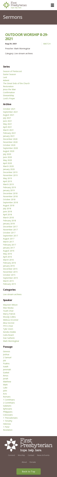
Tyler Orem (8, 329)
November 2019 (10, 175)
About (24, 462)
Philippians (7, 411)
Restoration (8, 86)
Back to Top (28, 471)
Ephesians (7, 408)
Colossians (8, 414)
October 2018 (9, 199)
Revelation (7, 430)
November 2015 (10, 272)
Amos (5, 375)
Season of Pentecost (12, 71)
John (5, 390)
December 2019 (10, 172)
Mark (5, 384)
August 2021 (8, 115)
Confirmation (9, 92)
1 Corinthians (9, 399)
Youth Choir (8, 310)
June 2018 (7, 211)
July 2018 (7, 208)
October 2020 (9, 145)
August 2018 (8, 205)
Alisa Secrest (8, 323)
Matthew (7, 381)
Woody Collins (9, 317)
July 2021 (7, 118)
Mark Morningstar (11, 341)
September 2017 (10, 235)
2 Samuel (7, 357)
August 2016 (8, 250)
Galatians (7, 405)
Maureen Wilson (10, 304)
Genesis (6, 351)
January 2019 (9, 190)
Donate (33, 462)
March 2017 (8, 241)
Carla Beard (8, 335)
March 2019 (8, 184)
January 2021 (9, 136)
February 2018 (9, 220)
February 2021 (9, 133)
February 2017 (9, 244)
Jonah (5, 378)
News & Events (43, 455)
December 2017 (10, 226)
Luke (5, 387)
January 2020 (9, 169)
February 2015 (9, 284)
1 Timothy (7, 421)
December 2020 (10, 139)
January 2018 (9, 223)
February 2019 (9, 187)
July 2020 (7, 154)
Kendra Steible (9, 332)
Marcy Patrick (9, 314)
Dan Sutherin (9, 338)
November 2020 (10, 142)
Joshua (6, 354)
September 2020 (10, 148)
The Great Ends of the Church (16, 83)
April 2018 (7, 214)
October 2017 (9, 232)
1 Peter (6, 427)
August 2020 (8, 151)
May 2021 (7, 124)
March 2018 (8, 217)
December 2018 (10, 193)
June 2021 (7, 121)
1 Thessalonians (10, 418)
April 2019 (7, 181)
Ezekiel (6, 372)
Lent (5, 77)
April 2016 (7, 256)
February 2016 (9, 262)
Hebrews (7, 424)
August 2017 (8, 238)
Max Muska (8, 307)
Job (4, 360)
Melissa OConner (10, 320)
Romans (7, 396)
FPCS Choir (8, 326)
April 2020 (7, 163)
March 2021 (8, 130)
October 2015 (9, 275)
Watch (46, 43)
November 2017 (10, 229)
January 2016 (9, 265)
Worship (21, 455)
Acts (5, 393)
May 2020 (7, 160)
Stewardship (8, 95)
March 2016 (8, 259)
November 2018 (10, 196)
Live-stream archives (12, 294)
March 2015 (8, 281)
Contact (31, 455)
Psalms (6, 363)
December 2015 (10, 269)
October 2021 (9, 109)
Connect (11, 455)
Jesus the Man (9, 89)
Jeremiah (7, 369)
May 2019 (7, 178)
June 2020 (7, 157)
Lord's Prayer (9, 98)
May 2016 (7, 253)
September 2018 (10, 202)
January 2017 (9, 247)
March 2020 (8, 166)
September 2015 (10, 278)
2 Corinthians (9, 402)
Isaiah (5, 366)
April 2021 (7, 127)
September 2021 (10, 112)
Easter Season (9, 74)
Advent (6, 80)
